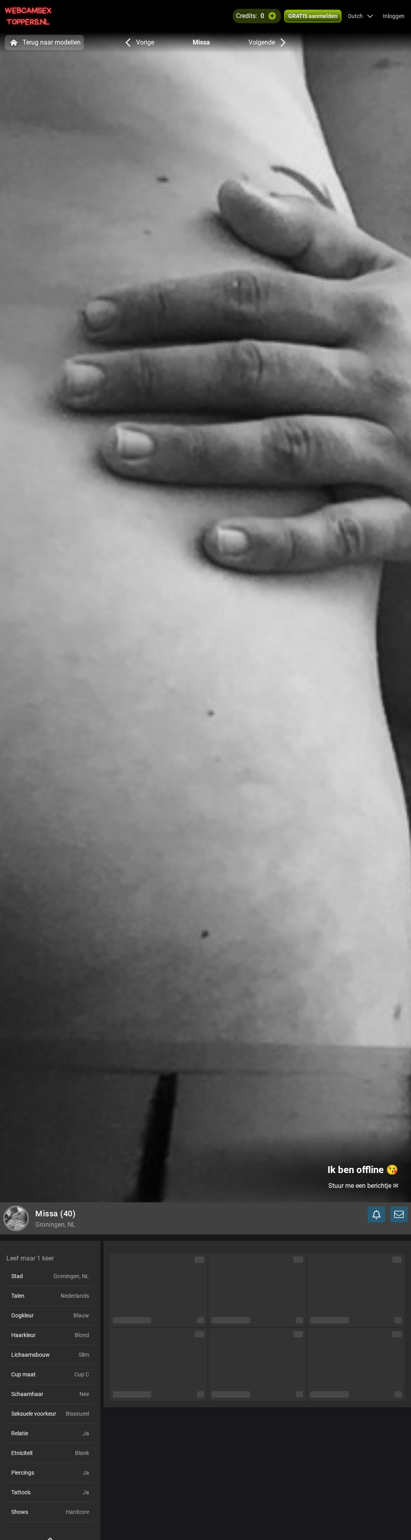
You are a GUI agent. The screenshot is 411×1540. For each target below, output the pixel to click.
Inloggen (394, 16)
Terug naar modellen (51, 42)
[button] (360, 16)
